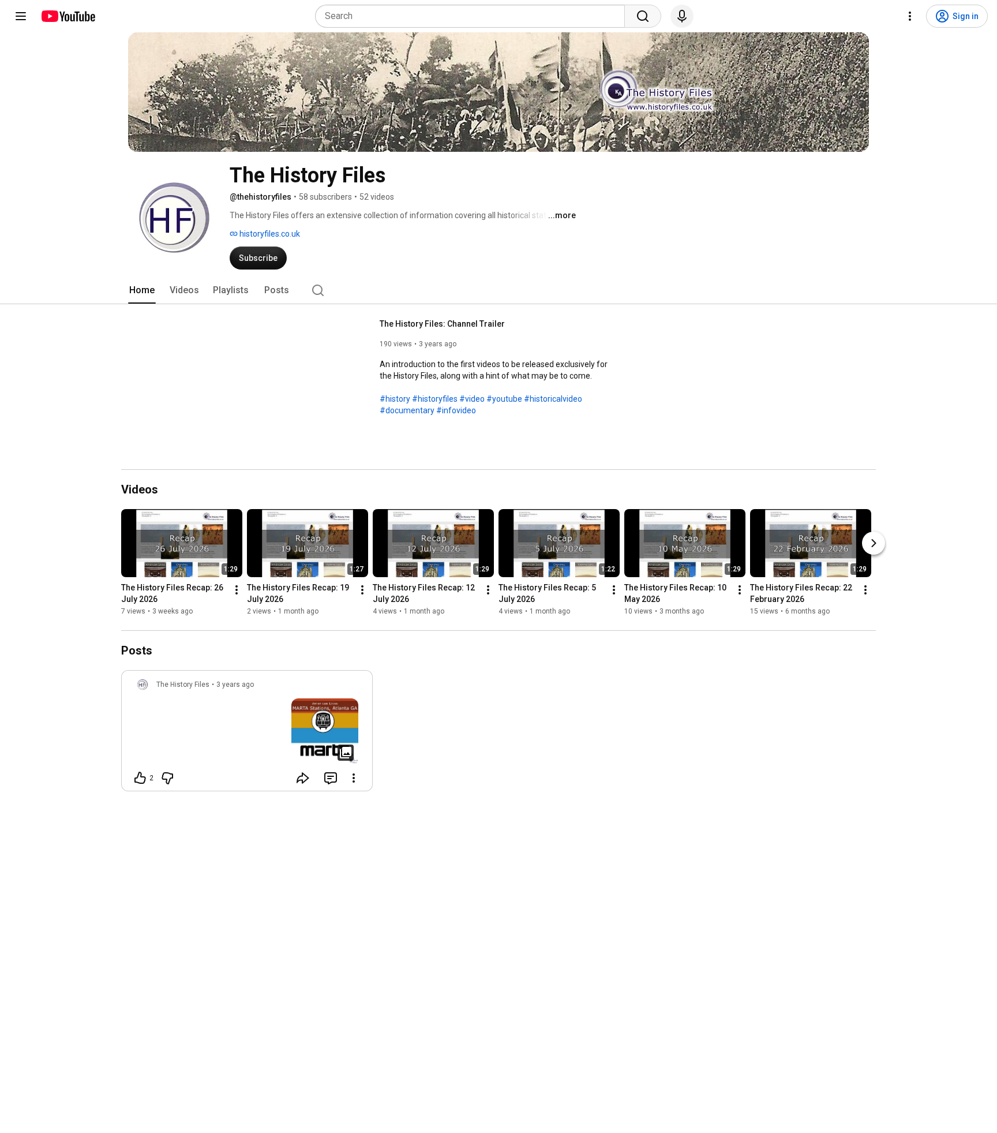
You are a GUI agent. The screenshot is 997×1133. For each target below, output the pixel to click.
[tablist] (498, 290)
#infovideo (456, 410)
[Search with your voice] (682, 16)
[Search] (642, 16)
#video (472, 398)
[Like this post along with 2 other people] (140, 778)
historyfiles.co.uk (269, 233)
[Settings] (910, 16)
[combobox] (473, 16)
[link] (247, 734)
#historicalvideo (553, 398)
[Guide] (21, 16)
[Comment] (330, 778)
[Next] (873, 543)
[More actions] (236, 589)
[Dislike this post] (167, 778)
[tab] (142, 290)
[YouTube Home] (67, 16)
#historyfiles (435, 398)
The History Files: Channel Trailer (442, 323)
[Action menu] (353, 778)
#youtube (504, 398)
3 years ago (235, 684)
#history (395, 398)
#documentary (407, 410)
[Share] (302, 778)
